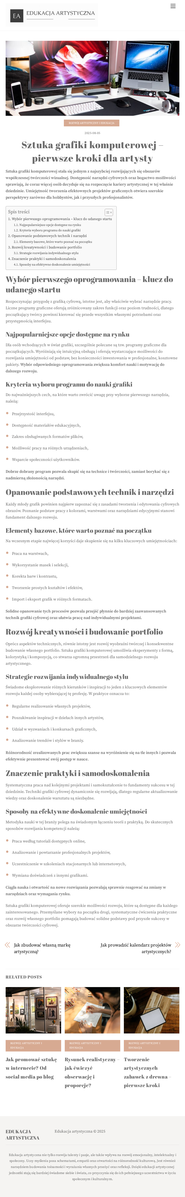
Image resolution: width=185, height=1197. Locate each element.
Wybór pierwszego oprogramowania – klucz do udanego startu (62, 219)
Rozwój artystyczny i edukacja (91, 123)
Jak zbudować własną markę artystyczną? (42, 948)
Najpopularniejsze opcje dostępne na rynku (50, 225)
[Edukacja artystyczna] (52, 24)
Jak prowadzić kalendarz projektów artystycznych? (136, 948)
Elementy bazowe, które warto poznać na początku (55, 242)
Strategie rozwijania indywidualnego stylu (49, 253)
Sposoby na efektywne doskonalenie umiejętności (54, 265)
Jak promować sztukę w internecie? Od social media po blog (31, 1068)
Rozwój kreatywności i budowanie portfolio (47, 247)
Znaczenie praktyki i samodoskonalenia (44, 259)
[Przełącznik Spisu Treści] (106, 212)
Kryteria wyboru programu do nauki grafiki (50, 230)
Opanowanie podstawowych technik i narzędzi (49, 236)
